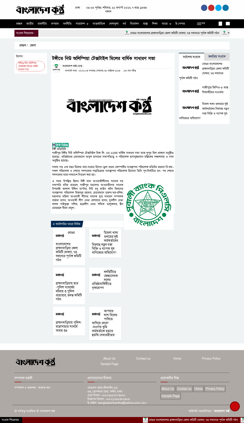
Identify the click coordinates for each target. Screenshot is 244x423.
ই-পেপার (180, 24)
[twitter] (211, 8)
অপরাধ (55, 24)
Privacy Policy (211, 359)
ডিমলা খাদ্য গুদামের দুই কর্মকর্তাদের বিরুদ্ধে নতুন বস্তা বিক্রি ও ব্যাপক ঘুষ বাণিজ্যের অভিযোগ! (105, 243)
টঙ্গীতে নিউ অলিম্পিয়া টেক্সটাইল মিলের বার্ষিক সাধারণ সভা (28, 66)
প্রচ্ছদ (19, 24)
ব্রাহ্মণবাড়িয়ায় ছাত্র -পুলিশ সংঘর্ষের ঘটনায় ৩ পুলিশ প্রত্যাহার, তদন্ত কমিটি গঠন (69, 291)
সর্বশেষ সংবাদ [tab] (191, 57)
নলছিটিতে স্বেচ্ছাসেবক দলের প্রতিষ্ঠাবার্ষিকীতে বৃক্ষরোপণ (105, 280)
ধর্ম (124, 24)
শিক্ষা (155, 24)
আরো (165, 24)
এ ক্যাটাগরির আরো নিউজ (66, 224)
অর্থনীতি (67, 24)
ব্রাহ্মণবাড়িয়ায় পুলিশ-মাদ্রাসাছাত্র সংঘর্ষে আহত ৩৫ (69, 326)
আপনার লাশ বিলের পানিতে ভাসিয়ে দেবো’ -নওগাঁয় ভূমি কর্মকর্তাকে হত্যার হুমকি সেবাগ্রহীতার (104, 323)
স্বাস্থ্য (145, 24)
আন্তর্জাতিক (99, 24)
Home (177, 359)
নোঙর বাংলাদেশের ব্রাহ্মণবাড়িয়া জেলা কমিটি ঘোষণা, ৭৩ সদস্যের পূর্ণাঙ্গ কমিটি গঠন (166, 33)
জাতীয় (30, 24)
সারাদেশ (80, 24)
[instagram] (218, 8)
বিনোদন (134, 24)
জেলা (33, 45)
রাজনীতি (42, 24)
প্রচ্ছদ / (23, 45)
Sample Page (109, 364)
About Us (109, 359)
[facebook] (204, 8)
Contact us (143, 359)
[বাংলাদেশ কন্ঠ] (39, 9)
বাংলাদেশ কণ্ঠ (222, 411)
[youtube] (225, 8)
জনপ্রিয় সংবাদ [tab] (217, 56)
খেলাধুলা (114, 24)
